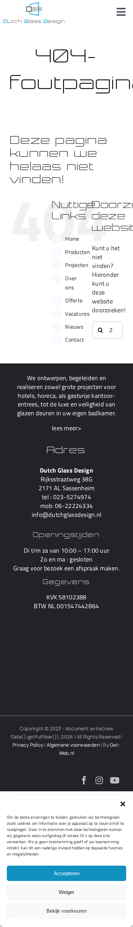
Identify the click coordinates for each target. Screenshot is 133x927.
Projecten (76, 265)
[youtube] (114, 780)
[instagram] (99, 780)
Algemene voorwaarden (73, 745)
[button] (122, 804)
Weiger (66, 892)
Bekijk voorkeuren (66, 911)
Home (72, 239)
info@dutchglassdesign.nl (66, 514)
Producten (77, 252)
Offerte (74, 300)
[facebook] (84, 780)
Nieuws (74, 327)
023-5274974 (72, 497)
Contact (74, 339)
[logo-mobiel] (34, 5)
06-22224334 (74, 505)
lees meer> (66, 428)
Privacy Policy (28, 745)
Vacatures (77, 314)
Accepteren (66, 873)
